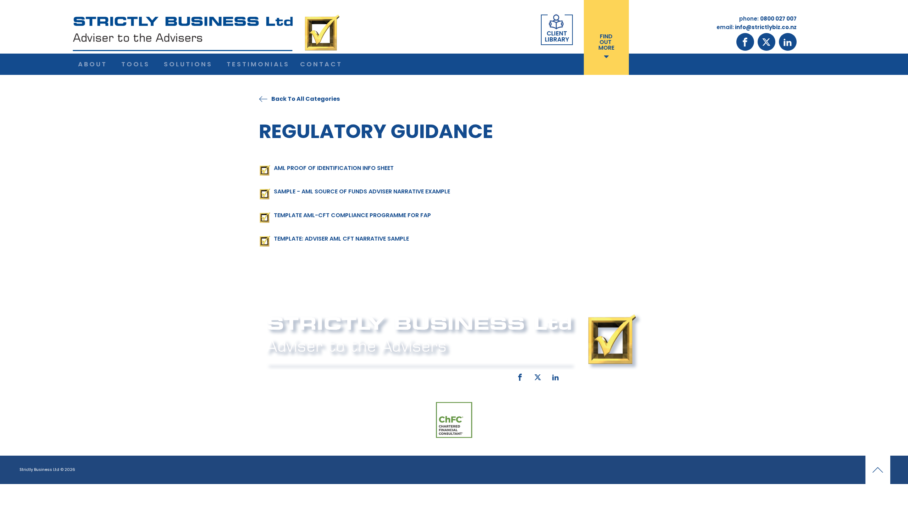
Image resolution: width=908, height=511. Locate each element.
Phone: (275, 376)
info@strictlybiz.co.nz (444, 376)
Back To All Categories (305, 99)
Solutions (188, 64)
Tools (135, 64)
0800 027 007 (313, 376)
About (92, 64)
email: (393, 376)
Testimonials (258, 64)
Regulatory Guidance (376, 131)
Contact (321, 64)
